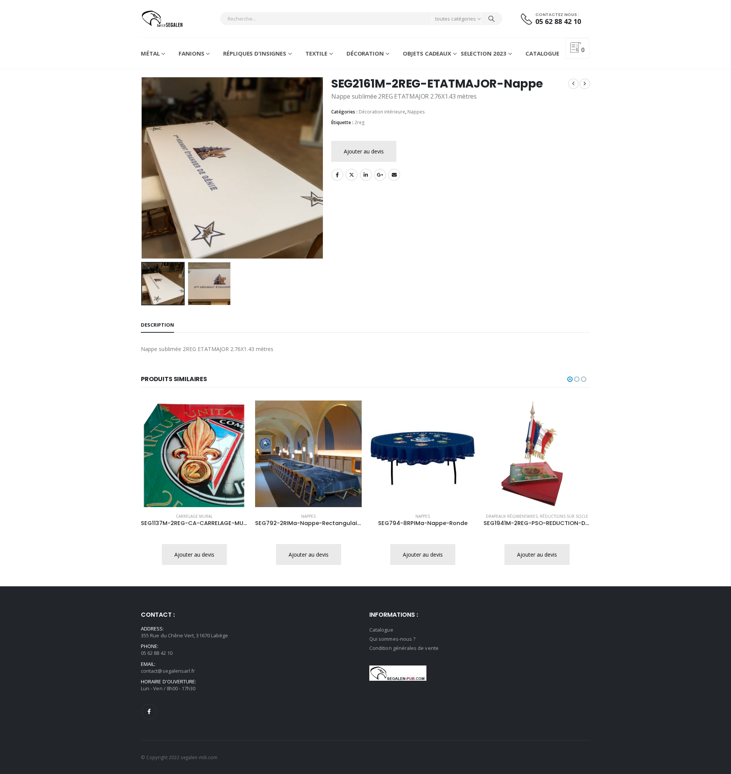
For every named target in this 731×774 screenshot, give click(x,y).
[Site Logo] (162, 18)
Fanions (191, 53)
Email (394, 175)
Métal (150, 53)
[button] (142, 168)
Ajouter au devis (364, 151)
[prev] (573, 83)
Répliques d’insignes (254, 53)
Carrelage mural (194, 516)
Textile (316, 53)
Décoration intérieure (382, 112)
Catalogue (542, 53)
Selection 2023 (483, 53)
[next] (584, 83)
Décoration (365, 53)
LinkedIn (366, 175)
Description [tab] (157, 324)
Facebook (337, 175)
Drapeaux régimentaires (512, 516)
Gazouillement (351, 175)
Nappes (416, 112)
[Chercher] (491, 18)
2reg (359, 122)
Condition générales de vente (404, 648)
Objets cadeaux (427, 53)
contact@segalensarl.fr (168, 670)
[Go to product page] (194, 454)
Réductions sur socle (564, 516)
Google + (380, 175)
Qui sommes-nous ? (392, 638)
